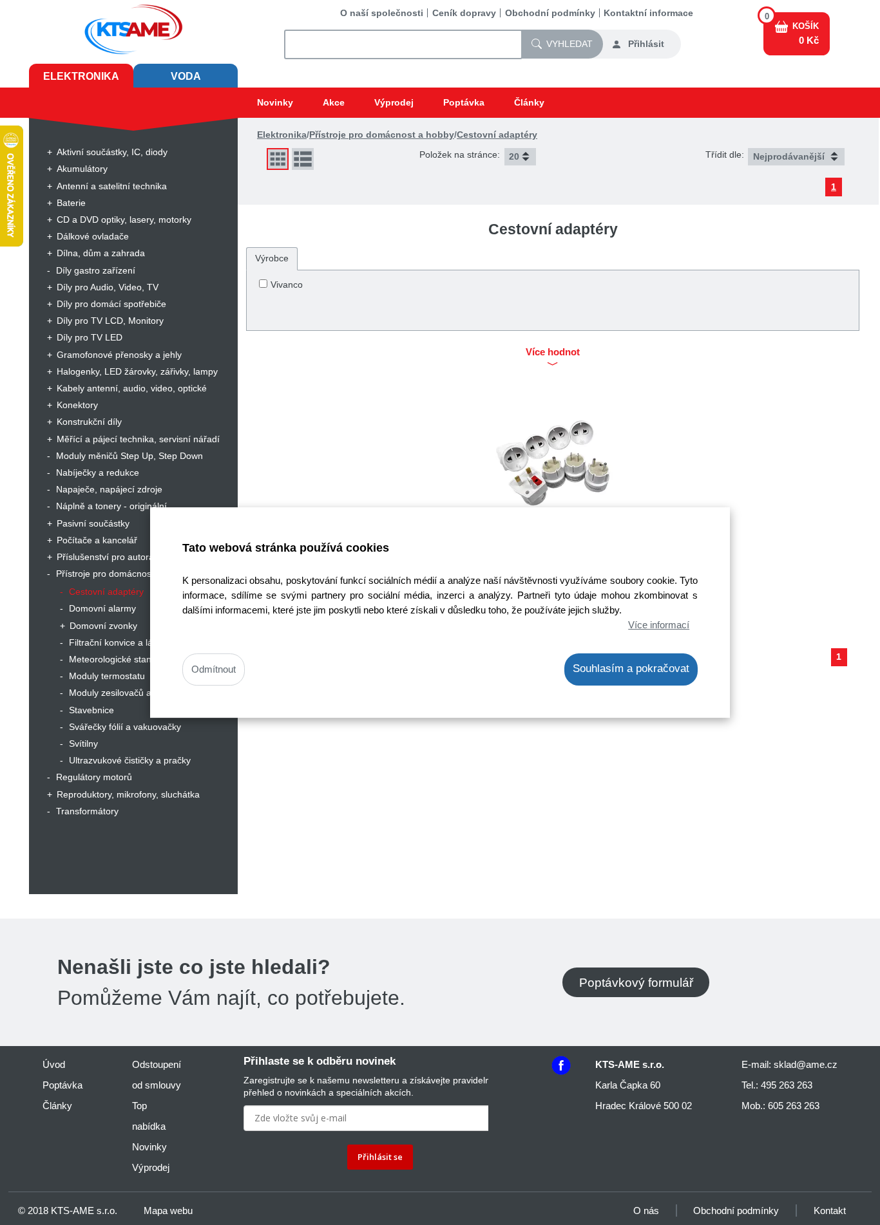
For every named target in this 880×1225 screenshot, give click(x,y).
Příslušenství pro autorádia (111, 557)
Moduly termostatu (107, 676)
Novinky (275, 102)
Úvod (54, 1064)
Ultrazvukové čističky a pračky (130, 760)
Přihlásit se (380, 1157)
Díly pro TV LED (89, 337)
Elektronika (81, 76)
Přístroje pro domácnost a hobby (122, 573)
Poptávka (463, 102)
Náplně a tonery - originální (111, 506)
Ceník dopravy (464, 12)
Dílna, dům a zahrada (101, 253)
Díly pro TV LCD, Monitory (110, 320)
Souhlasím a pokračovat (631, 669)
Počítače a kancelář (97, 540)
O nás (646, 1210)
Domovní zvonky (103, 626)
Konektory (77, 405)
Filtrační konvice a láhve (118, 642)
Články (529, 102)
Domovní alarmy (102, 608)
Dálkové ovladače (93, 236)
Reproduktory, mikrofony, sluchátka (128, 794)
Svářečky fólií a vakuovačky (125, 727)
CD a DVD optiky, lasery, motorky (124, 219)
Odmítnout (213, 669)
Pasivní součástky (93, 523)
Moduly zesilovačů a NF (117, 692)
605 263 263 (793, 1105)
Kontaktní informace (648, 12)
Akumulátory (82, 169)
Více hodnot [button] (553, 352)
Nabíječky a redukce (97, 472)
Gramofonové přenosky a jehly (119, 355)
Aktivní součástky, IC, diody (112, 152)
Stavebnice (91, 710)
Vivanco (287, 284)
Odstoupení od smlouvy (156, 1074)
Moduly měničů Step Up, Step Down (129, 456)
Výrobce (272, 258)
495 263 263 (786, 1085)
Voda (186, 76)
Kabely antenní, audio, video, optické (132, 388)
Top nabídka (149, 1116)
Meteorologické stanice (116, 659)
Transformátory (87, 811)
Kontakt (830, 1210)
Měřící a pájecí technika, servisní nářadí (138, 439)
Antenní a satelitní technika (112, 186)
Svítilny (83, 743)
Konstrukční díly (89, 421)
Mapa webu (168, 1210)
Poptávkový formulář (636, 982)
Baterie (71, 203)
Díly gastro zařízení (95, 270)
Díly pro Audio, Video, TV (107, 287)
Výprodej (394, 102)
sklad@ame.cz (805, 1064)
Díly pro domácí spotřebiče (111, 304)
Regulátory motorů (94, 777)
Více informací (658, 624)
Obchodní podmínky (550, 12)
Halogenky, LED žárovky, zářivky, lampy (137, 371)
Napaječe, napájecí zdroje (109, 489)
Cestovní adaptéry (106, 591)
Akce (334, 102)
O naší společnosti (381, 12)
